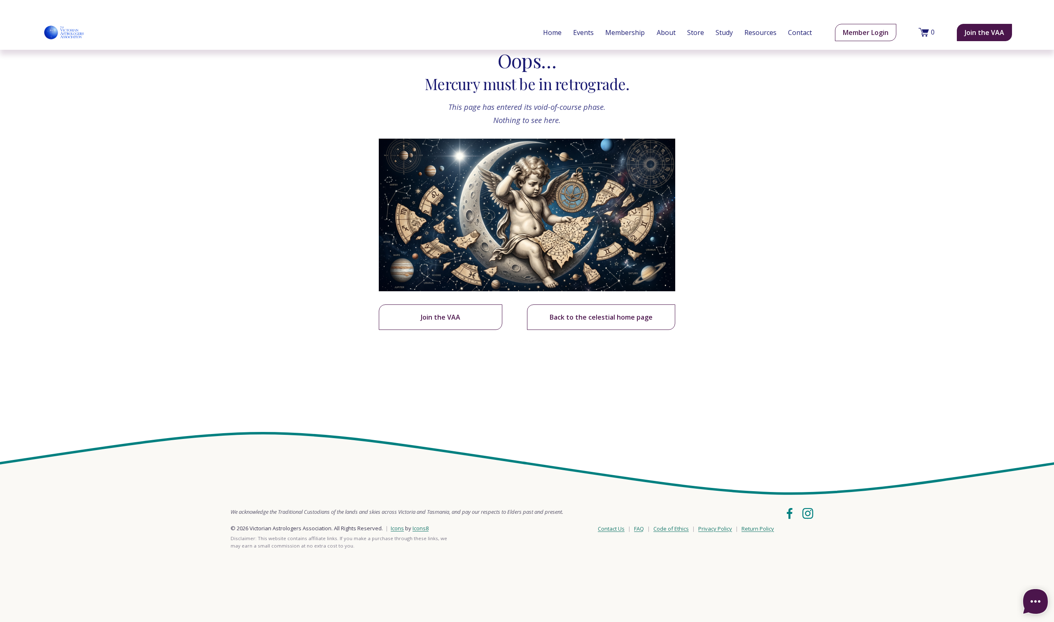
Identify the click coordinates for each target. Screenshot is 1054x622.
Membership (625, 32)
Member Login (865, 32)
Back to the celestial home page (601, 317)
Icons (397, 528)
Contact (800, 32)
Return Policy (758, 528)
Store (695, 32)
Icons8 (421, 528)
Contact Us (611, 528)
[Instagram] (808, 513)
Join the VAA (984, 32)
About (666, 32)
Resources (760, 32)
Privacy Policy (715, 528)
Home (552, 32)
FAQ (639, 528)
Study (724, 32)
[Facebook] (789, 513)
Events (583, 32)
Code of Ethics (671, 528)
